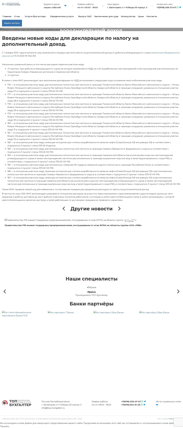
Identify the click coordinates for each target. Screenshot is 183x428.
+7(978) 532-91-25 (130, 404)
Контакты (152, 16)
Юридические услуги (62, 16)
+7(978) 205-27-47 (166, 7)
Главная (7, 16)
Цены (141, 16)
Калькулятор (128, 16)
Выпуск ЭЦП (85, 16)
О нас (17, 16)
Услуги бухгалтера (35, 16)
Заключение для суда (106, 16)
